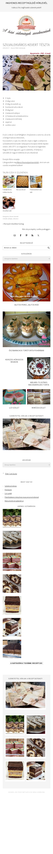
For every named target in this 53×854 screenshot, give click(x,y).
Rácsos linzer (21, 189)
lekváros (15, 219)
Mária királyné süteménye (14, 501)
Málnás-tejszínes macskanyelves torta (38, 383)
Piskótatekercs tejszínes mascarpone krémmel (22, 497)
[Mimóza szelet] (38, 404)
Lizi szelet (14, 407)
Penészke (8, 490)
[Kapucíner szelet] (12, 636)
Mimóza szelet (39, 407)
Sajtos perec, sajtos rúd (26, 305)
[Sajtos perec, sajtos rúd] (26, 301)
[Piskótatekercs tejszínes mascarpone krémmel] (12, 592)
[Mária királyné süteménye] (12, 614)
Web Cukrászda (26, 24)
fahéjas (10, 219)
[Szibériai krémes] (12, 527)
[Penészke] (12, 548)
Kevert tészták (13, 216)
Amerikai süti (7, 211)
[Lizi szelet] (14, 404)
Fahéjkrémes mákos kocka (7, 190)
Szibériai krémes (11, 486)
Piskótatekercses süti (36, 190)
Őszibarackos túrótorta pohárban (26, 350)
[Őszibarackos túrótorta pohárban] (26, 346)
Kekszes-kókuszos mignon (14, 360)
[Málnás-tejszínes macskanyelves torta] (38, 378)
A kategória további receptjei (26, 663)
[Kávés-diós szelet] (12, 657)
